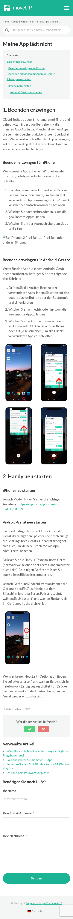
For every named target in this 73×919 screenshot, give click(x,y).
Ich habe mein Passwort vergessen (28, 772)
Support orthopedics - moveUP (44, 903)
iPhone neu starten (19, 85)
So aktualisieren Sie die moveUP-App (29, 760)
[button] (29, 729)
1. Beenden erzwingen (20, 61)
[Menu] (66, 8)
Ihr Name (11, 791)
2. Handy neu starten (19, 79)
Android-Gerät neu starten (26, 92)
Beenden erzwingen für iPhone (26, 68)
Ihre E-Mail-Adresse (18, 813)
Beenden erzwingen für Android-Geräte (31, 73)
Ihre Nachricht (15, 836)
